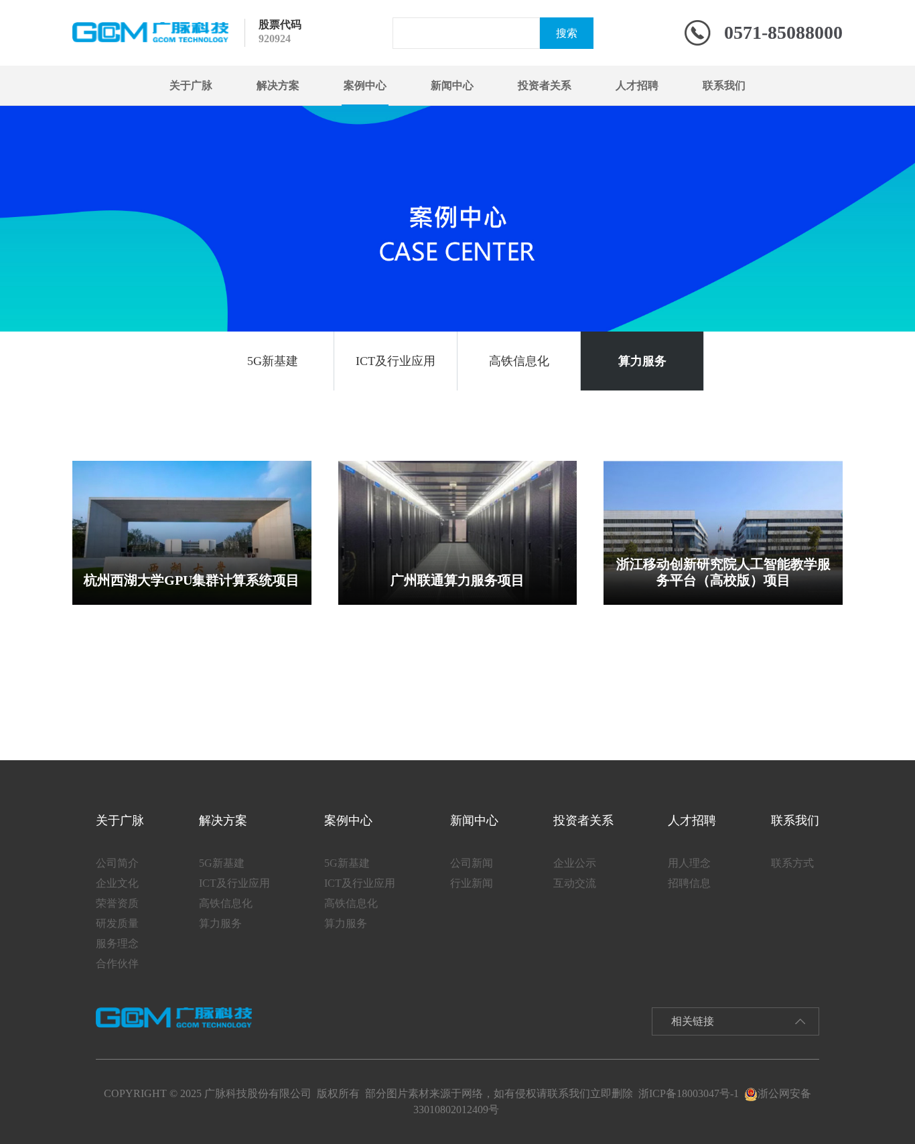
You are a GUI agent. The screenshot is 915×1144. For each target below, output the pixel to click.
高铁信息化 (519, 361)
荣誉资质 (117, 903)
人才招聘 (637, 85)
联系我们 (724, 85)
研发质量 (117, 923)
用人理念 (689, 863)
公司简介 (117, 863)
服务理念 (117, 943)
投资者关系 (544, 85)
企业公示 (574, 863)
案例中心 (365, 85)
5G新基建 (272, 361)
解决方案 (278, 85)
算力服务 (642, 361)
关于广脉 (190, 85)
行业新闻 (471, 883)
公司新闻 (471, 863)
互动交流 (574, 883)
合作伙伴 (117, 963)
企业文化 (117, 883)
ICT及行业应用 (395, 361)
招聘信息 (689, 883)
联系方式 (792, 863)
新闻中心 (452, 85)
